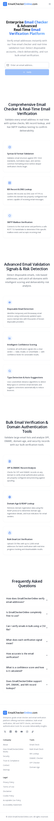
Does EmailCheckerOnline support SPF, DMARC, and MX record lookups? (24, 685)
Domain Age (35, 767)
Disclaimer (7, 791)
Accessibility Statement (12, 805)
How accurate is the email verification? (20, 655)
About (5, 744)
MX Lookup (34, 753)
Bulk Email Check (36, 749)
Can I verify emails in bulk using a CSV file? (26, 627)
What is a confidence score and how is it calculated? (25, 669)
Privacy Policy (8, 782)
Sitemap (6, 769)
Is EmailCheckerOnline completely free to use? (23, 614)
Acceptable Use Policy (12, 800)
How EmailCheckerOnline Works (13, 750)
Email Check (34, 744)
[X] (5, 732)
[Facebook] (16, 732)
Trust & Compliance (11, 760)
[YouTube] (22, 732)
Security (6, 756)
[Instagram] (27, 732)
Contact (6, 765)
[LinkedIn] (11, 732)
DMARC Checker (36, 758)
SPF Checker (35, 762)
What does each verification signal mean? (24, 641)
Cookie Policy (8, 796)
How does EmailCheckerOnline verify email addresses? (25, 600)
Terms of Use (8, 787)
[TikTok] (33, 732)
